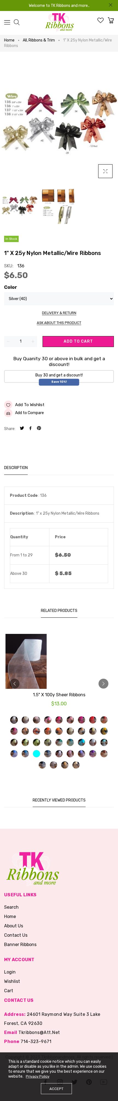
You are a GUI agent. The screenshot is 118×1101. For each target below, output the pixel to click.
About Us (13, 925)
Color (10, 287)
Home (9, 40)
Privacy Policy (37, 1076)
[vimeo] (39, 428)
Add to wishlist (29, 404)
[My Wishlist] (101, 22)
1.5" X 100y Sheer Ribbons (59, 694)
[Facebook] (30, 428)
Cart (8, 990)
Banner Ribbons (20, 944)
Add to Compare (29, 413)
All (25, 40)
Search (11, 907)
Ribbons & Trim (42, 40)
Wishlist (12, 981)
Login (10, 972)
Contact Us (15, 935)
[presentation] (14, 684)
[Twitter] (22, 428)
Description (16, 467)
